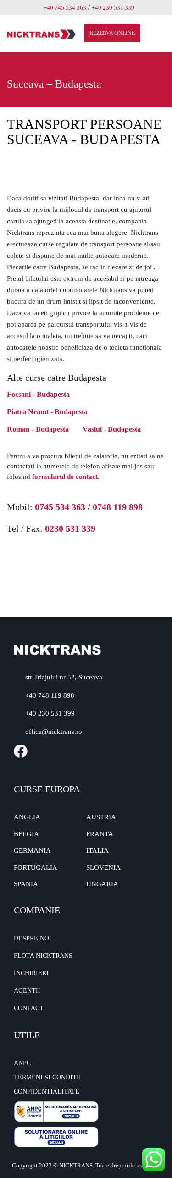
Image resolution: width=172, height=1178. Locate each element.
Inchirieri (31, 973)
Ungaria (102, 884)
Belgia (26, 834)
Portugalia (35, 867)
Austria (101, 817)
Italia (97, 850)
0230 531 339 (70, 528)
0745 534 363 (60, 507)
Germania (32, 850)
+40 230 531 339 (113, 7)
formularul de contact (65, 476)
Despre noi (32, 938)
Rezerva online (112, 33)
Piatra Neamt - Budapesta (47, 412)
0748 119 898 (118, 507)
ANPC (22, 1063)
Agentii (27, 990)
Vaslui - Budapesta (112, 429)
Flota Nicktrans (43, 955)
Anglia (27, 817)
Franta (99, 834)
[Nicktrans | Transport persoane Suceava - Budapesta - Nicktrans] (41, 34)
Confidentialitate (46, 1091)
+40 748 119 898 (49, 695)
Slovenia (103, 867)
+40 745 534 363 (65, 7)
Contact (29, 1008)
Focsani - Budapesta (38, 394)
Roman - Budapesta (38, 429)
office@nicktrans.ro (53, 731)
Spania (26, 884)
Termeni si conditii (47, 1077)
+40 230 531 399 (50, 713)
